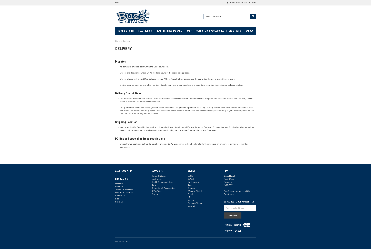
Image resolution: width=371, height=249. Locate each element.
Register (242, 3)
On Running (193, 182)
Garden (249, 31)
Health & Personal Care (169, 31)
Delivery (119, 183)
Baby (189, 31)
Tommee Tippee (195, 203)
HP (189, 197)
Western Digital (195, 191)
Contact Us (120, 196)
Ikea (190, 185)
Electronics (145, 31)
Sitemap (119, 202)
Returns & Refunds (124, 193)
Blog (117, 199)
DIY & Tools (235, 31)
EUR (117, 3)
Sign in (231, 3)
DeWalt (191, 179)
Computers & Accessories (210, 31)
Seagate (191, 188)
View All (191, 206)
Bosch (190, 194)
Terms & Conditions (124, 189)
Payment (119, 186)
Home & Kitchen (126, 31)
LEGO (190, 176)
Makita (191, 200)
